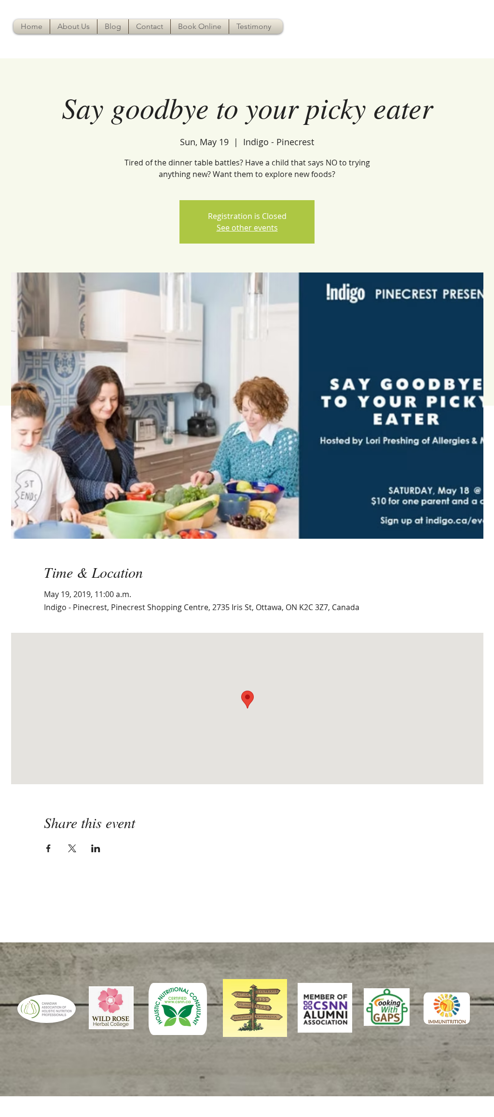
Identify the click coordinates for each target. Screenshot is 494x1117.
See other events (247, 227)
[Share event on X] (72, 848)
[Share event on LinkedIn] (95, 848)
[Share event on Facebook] (48, 848)
